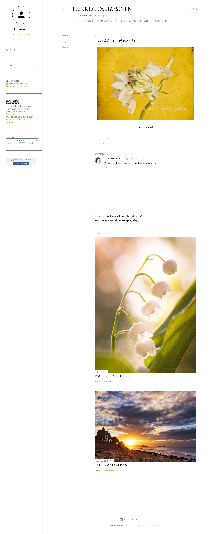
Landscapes (104, 21)
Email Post (106, 139)
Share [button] (65, 35)
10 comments (108, 470)
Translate (29, 143)
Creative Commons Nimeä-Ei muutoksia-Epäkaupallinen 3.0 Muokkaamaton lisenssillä (19, 117)
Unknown (21, 29)
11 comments (107, 381)
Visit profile (21, 34)
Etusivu (77, 21)
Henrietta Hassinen (102, 8)
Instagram (134, 21)
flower (65, 47)
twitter (147, 21)
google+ (89, 21)
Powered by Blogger (133, 520)
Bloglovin (161, 21)
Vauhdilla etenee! (112, 375)
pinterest (119, 21)
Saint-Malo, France (113, 465)
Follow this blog (21, 164)
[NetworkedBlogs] (21, 159)
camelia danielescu (113, 158)
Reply (107, 167)
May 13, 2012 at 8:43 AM (135, 159)
